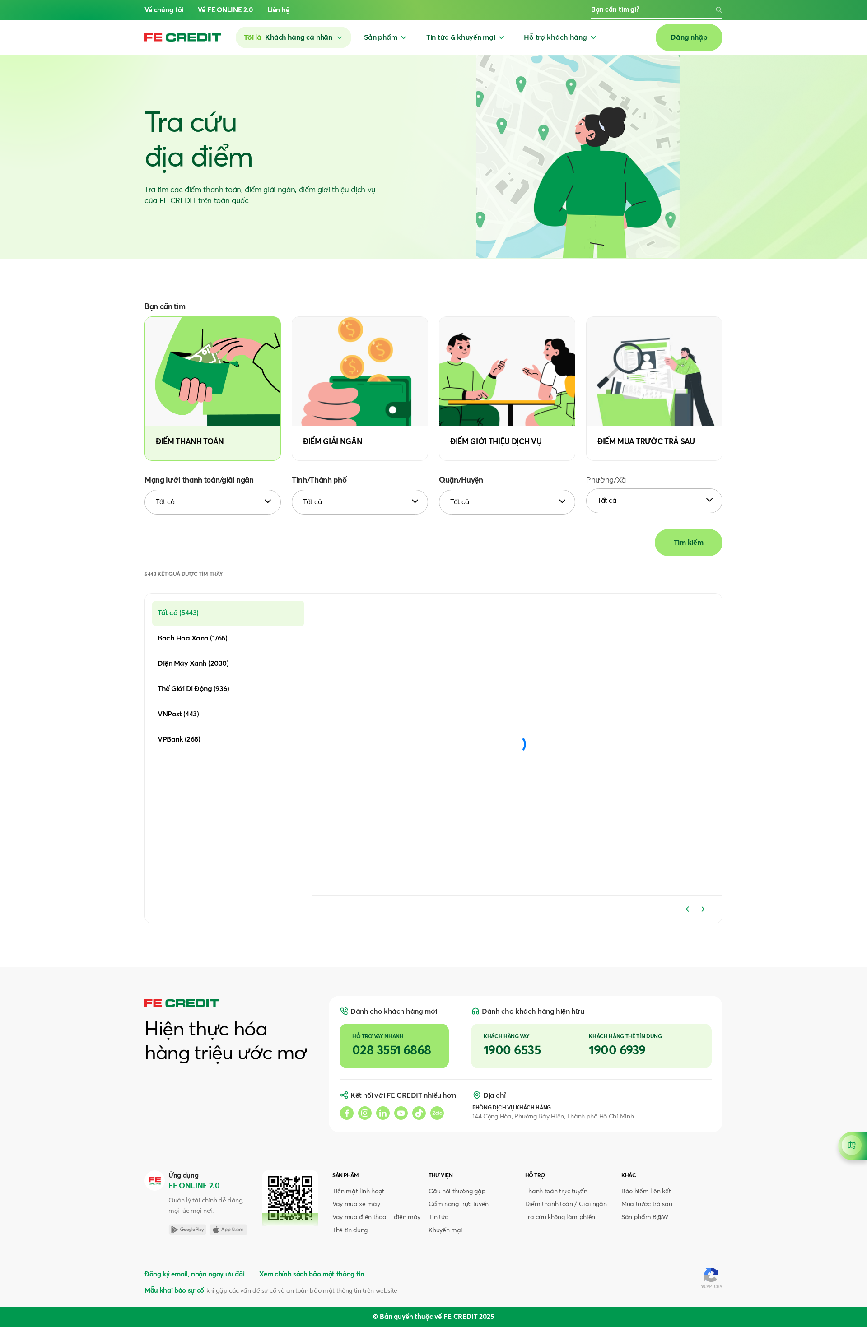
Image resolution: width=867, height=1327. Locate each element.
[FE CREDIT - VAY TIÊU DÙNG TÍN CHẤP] (182, 37)
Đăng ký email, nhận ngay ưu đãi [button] (194, 1274)
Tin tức (438, 1217)
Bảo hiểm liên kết (646, 1191)
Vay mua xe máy (356, 1204)
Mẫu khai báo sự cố (174, 1290)
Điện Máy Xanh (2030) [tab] (193, 663)
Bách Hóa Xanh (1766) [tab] (192, 638)
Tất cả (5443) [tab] (178, 613)
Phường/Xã (606, 480)
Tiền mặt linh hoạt (358, 1191)
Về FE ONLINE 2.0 (225, 10)
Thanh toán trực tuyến (556, 1191)
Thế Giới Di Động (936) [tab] (193, 688)
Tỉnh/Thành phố (319, 480)
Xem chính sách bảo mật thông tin (311, 1274)
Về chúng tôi (163, 10)
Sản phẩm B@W (644, 1217)
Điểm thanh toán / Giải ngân (566, 1204)
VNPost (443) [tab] (178, 714)
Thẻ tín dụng (350, 1230)
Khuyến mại (445, 1230)
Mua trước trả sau (646, 1204)
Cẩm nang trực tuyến (459, 1204)
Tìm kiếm (689, 542)
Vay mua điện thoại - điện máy (376, 1217)
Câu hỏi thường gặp (457, 1191)
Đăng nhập (689, 37)
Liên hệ (278, 10)
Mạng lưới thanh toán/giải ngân (199, 480)
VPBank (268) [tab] (179, 739)
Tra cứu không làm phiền (560, 1217)
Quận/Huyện (461, 480)
